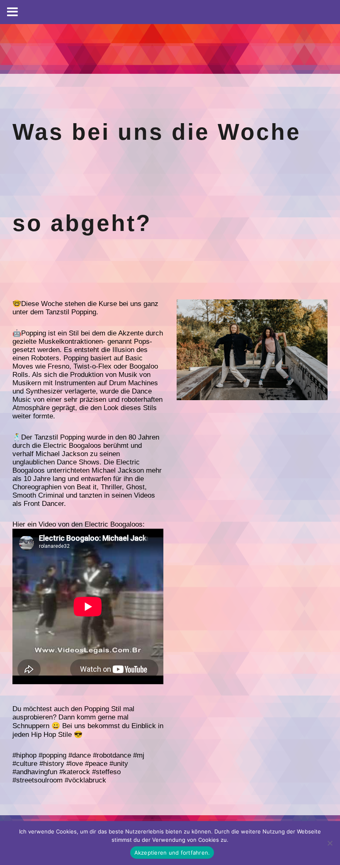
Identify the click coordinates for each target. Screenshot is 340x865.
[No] (329, 843)
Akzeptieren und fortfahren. (172, 852)
